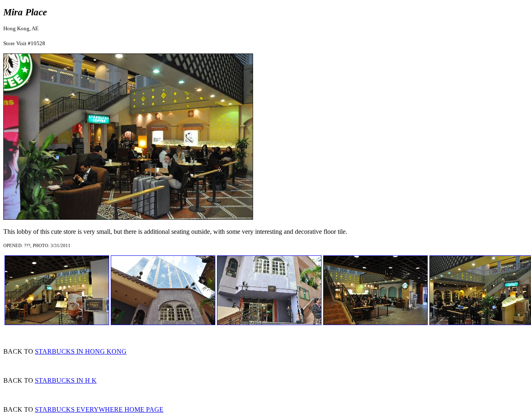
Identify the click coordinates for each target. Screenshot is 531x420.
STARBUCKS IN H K (66, 380)
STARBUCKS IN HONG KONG (81, 351)
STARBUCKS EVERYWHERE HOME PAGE (99, 409)
